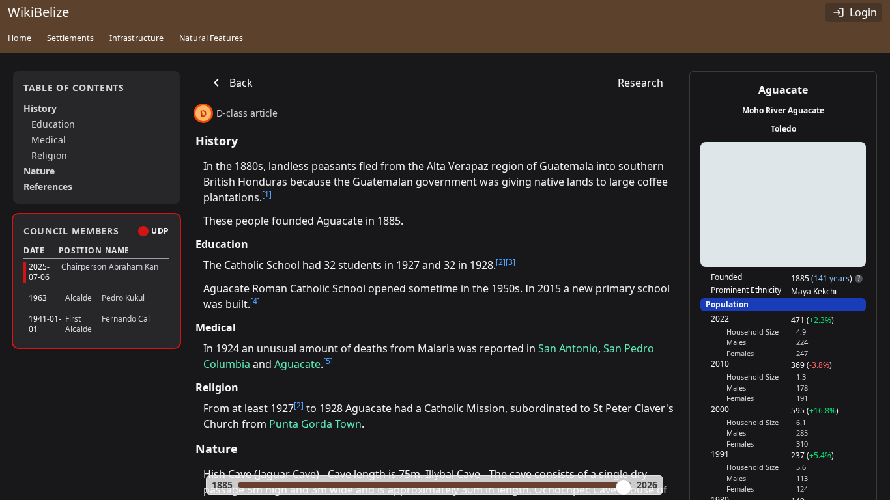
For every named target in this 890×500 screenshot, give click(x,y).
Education (53, 124)
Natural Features (211, 38)
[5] (328, 361)
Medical (48, 139)
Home (19, 38)
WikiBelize (38, 12)
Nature (39, 171)
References (47, 186)
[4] (255, 301)
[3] (510, 262)
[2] (501, 262)
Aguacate (297, 364)
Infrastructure (136, 38)
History (40, 108)
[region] (783, 204)
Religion (49, 155)
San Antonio (568, 348)
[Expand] (160, 272)
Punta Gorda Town (315, 424)
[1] (267, 194)
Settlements (70, 38)
